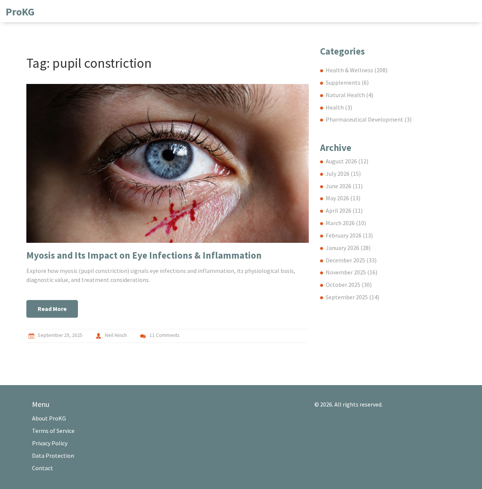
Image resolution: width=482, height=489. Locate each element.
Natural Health (349, 95)
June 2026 (344, 186)
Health (339, 107)
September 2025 (352, 297)
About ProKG (49, 418)
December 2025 (351, 260)
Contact (42, 468)
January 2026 (348, 247)
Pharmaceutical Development (369, 119)
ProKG (20, 11)
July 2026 (343, 173)
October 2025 (349, 284)
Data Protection (53, 455)
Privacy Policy (49, 443)
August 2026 (347, 161)
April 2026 (344, 210)
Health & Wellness (356, 70)
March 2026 (346, 223)
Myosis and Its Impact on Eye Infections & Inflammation (144, 255)
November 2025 (351, 272)
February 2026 (349, 235)
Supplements (347, 82)
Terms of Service (53, 430)
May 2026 (343, 198)
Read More (52, 308)
